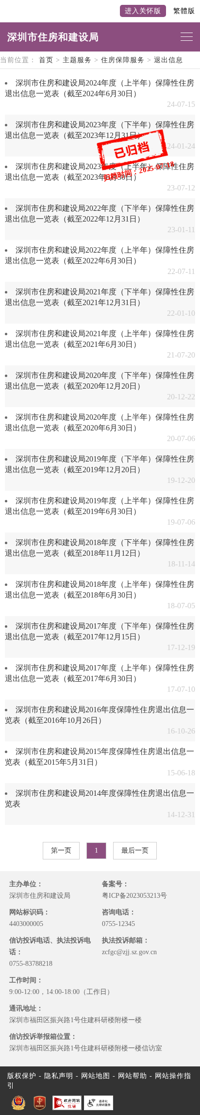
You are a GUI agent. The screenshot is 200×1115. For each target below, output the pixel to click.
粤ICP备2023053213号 (134, 895)
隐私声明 (58, 1076)
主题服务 (77, 60)
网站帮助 (132, 1076)
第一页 (61, 850)
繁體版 (184, 11)
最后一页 (135, 850)
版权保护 (21, 1076)
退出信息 (168, 60)
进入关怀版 (143, 11)
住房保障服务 (123, 60)
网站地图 (95, 1076)
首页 (46, 60)
